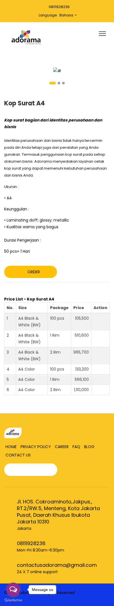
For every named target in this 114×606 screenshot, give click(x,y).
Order (33, 272)
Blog (89, 446)
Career (62, 446)
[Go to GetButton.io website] (13, 600)
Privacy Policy (35, 446)
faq (76, 446)
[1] (57, 70)
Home (11, 446)
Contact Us (18, 455)
